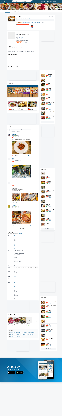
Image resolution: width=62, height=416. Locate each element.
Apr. (12, 182)
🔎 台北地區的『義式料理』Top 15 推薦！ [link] (29, 332)
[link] (50, 76)
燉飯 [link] (14, 244)
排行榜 (59, 1)
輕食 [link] (14, 248)
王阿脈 (13, 158)
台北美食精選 (19, 22)
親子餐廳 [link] (38, 22)
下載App (48, 1)
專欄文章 (51, 1)
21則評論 (32, 27)
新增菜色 (18, 314)
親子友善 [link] (15, 282)
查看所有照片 (58, 8)
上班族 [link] (15, 286)
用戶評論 (9, 126)
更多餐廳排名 (48, 348)
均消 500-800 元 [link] (16, 276)
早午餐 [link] (32, 22)
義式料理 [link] (28, 22)
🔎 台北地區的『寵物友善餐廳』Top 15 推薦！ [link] (15, 332)
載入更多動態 (22, 228)
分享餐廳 (26, 42)
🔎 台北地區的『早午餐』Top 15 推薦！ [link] (14, 334)
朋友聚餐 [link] (15, 285)
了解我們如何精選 (29, 18)
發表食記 (44, 1)
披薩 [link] (14, 245)
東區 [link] (14, 235)
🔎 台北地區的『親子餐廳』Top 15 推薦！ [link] (14, 336)
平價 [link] (14, 278)
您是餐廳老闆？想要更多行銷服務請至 (22, 40)
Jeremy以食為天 (14, 134)
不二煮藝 (18, 16)
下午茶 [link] (35, 22)
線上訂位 (19, 42)
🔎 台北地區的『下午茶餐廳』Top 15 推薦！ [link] (27, 334)
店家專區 (54, 1)
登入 (41, 1)
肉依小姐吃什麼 (14, 205)
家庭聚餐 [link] (15, 283)
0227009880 (20, 38)
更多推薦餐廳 (47, 228)
